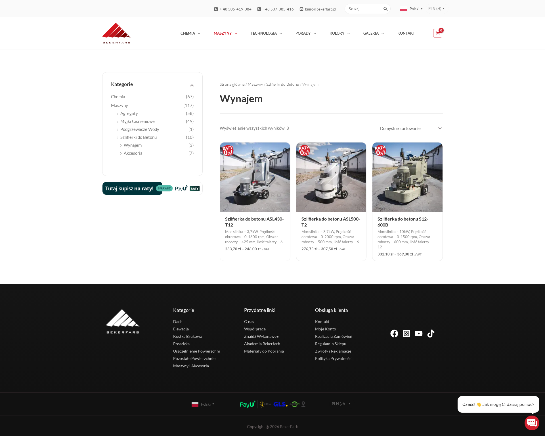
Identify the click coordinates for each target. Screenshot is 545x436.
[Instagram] (406, 334)
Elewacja (181, 328)
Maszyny (223, 33)
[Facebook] (394, 334)
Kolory (337, 33)
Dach (178, 321)
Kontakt (406, 33)
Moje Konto (325, 328)
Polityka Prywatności (334, 358)
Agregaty (129, 113)
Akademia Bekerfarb (262, 343)
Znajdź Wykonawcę (261, 336)
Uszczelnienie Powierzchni (196, 351)
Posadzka (181, 343)
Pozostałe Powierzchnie (194, 358)
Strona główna (232, 84)
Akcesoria (133, 153)
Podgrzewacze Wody (139, 129)
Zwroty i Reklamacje (333, 351)
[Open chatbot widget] (532, 423)
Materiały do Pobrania (264, 351)
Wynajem (133, 145)
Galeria (371, 33)
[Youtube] (419, 334)
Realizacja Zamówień (333, 336)
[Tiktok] (431, 334)
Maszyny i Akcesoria (191, 365)
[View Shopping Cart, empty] (438, 33)
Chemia (188, 33)
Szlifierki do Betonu (138, 137)
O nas (249, 321)
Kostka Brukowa (187, 336)
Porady (303, 33)
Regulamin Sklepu (330, 343)
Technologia (264, 33)
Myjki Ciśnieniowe (137, 121)
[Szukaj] (386, 9)
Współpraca (255, 328)
